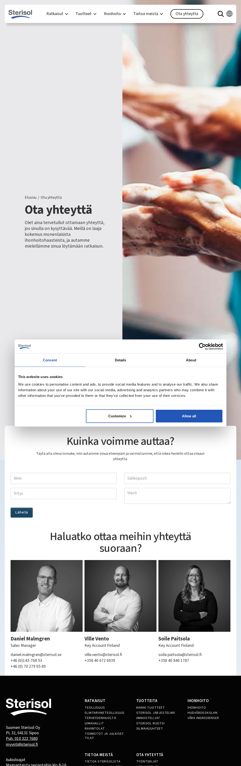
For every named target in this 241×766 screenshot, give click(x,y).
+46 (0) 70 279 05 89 (28, 666)
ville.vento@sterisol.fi (103, 655)
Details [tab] (120, 360)
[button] (57, 14)
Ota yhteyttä (187, 14)
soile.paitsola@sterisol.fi (180, 655)
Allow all (189, 416)
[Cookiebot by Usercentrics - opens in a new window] (202, 346)
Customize (117, 416)
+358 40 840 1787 (173, 660)
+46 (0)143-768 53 (26, 660)
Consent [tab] (50, 360)
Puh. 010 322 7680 (22, 739)
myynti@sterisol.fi (22, 744)
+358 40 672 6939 (99, 660)
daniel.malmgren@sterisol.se (36, 655)
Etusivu (30, 197)
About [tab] (191, 360)
